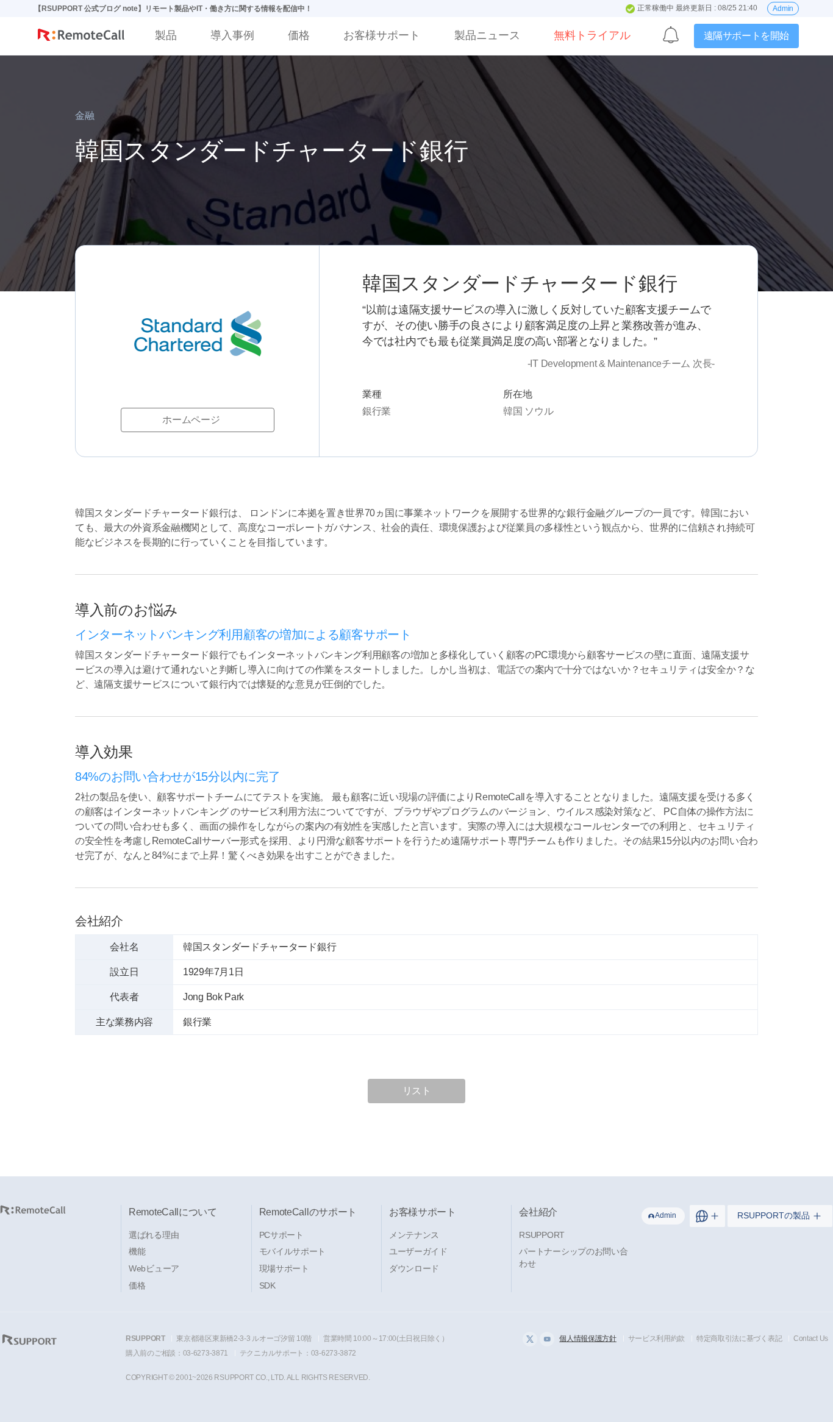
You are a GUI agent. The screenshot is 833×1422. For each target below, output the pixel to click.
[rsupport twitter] (530, 1339)
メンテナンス (414, 1235)
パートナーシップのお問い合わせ (573, 1257)
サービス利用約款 (656, 1338)
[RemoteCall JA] (81, 37)
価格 (299, 35)
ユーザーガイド (418, 1251)
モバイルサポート (292, 1251)
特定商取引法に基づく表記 (739, 1338)
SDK (267, 1285)
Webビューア (154, 1268)
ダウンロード (414, 1268)
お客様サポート (381, 35)
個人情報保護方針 (588, 1338)
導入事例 (232, 35)
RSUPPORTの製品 (773, 1215)
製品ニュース (487, 35)
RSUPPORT (542, 1235)
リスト (416, 1091)
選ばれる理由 (154, 1235)
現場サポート (284, 1268)
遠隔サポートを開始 (746, 35)
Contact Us (810, 1338)
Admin (783, 8)
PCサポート (281, 1235)
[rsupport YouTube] (547, 1339)
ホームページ (191, 419)
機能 (137, 1251)
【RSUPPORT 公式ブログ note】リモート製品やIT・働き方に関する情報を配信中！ (173, 8)
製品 (166, 35)
